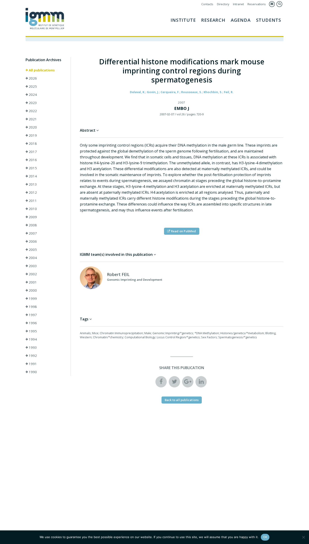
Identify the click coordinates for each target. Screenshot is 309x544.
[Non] (303, 537)
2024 (32, 94)
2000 (32, 290)
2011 (32, 200)
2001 (32, 282)
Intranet (238, 4)
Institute (183, 20)
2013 (32, 184)
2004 (32, 257)
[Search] (279, 4)
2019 (32, 135)
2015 (32, 168)
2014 (32, 176)
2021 (32, 119)
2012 (32, 192)
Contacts (207, 4)
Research (213, 20)
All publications (41, 70)
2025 (32, 86)
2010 (32, 208)
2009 (32, 217)
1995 (32, 331)
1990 (32, 372)
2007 (32, 233)
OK (265, 537)
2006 (32, 241)
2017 (32, 151)
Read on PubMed (183, 231)
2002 (32, 274)
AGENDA (241, 20)
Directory (223, 4)
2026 (32, 78)
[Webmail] (272, 4)
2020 (32, 127)
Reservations (256, 4)
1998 (32, 306)
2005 (32, 249)
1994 (32, 339)
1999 (32, 298)
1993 (32, 347)
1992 (32, 355)
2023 (32, 102)
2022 (32, 111)
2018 (32, 143)
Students (268, 20)
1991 (32, 363)
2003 (32, 266)
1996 (32, 323)
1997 (32, 314)
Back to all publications (182, 400)
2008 (32, 225)
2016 (32, 159)
